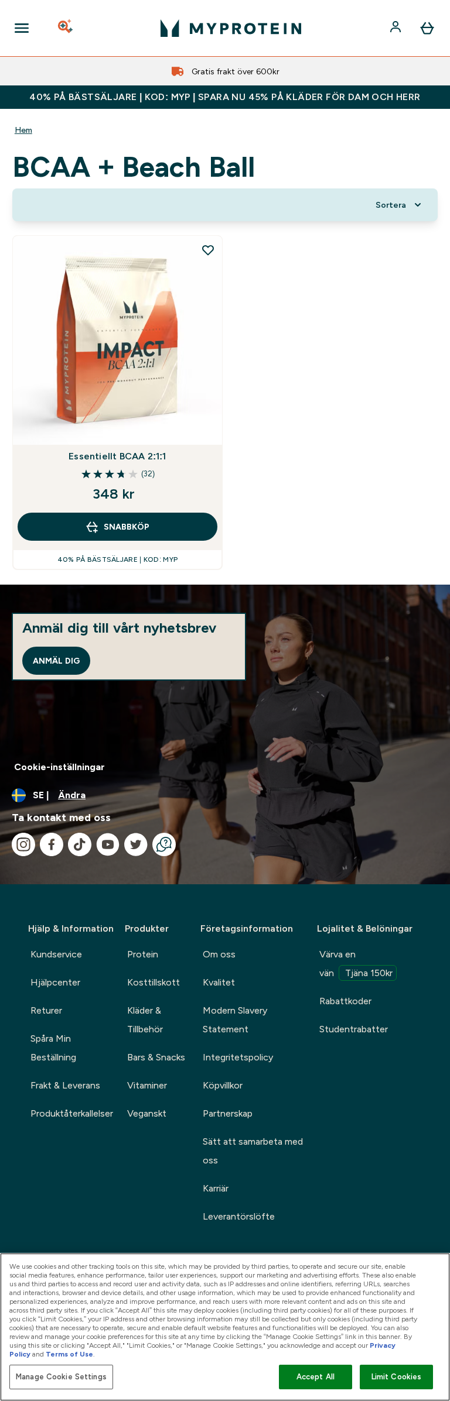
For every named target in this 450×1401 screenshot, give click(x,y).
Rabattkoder (345, 1001)
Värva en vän (356, 963)
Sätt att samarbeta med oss (253, 1150)
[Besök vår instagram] (23, 844)
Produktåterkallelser (71, 1113)
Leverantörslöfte (239, 1216)
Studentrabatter (353, 1029)
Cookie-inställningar (59, 767)
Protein (142, 954)
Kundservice (56, 954)
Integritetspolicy (238, 1057)
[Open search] (66, 28)
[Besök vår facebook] (51, 844)
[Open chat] (164, 844)
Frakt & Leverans (65, 1085)
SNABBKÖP (126, 526)
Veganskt (146, 1113)
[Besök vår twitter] (136, 844)
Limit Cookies (396, 1376)
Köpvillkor (223, 1085)
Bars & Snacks (156, 1057)
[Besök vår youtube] (108, 844)
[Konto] (396, 28)
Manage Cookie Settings (61, 1376)
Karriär (216, 1188)
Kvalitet (219, 982)
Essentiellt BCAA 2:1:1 (117, 456)
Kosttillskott (153, 982)
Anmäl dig (56, 660)
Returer (46, 1010)
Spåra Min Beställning (53, 1047)
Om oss (219, 954)
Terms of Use (69, 1354)
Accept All (315, 1376)
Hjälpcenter (55, 982)
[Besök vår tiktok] (79, 844)
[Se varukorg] (427, 28)
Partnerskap (228, 1113)
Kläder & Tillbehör (145, 1019)
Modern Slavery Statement (235, 1019)
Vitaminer (147, 1085)
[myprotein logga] (231, 28)
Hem (23, 130)
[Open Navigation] (21, 28)
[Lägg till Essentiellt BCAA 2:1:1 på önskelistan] (208, 250)
